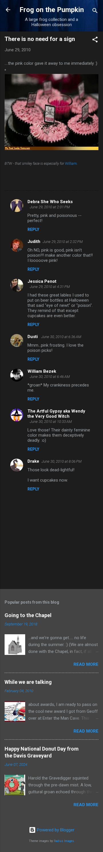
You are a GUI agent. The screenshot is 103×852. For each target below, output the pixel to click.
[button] (95, 40)
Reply (33, 229)
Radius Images (64, 841)
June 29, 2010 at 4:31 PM (50, 286)
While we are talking (28, 682)
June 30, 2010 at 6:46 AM (50, 376)
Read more (86, 664)
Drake (33, 461)
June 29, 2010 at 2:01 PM (50, 207)
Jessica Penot (41, 281)
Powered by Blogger (55, 830)
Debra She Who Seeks (50, 201)
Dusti (33, 336)
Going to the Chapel (28, 615)
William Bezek (41, 371)
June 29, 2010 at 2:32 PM (63, 241)
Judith (33, 241)
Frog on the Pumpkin (51, 10)
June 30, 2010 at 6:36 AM (61, 337)
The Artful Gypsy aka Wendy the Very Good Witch (56, 414)
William (71, 163)
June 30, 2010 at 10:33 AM (51, 421)
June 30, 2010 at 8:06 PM (61, 461)
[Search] (95, 11)
